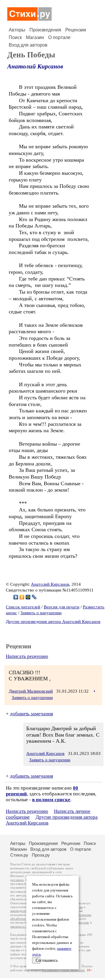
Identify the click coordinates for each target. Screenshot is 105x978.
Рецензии (75, 29)
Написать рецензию (27, 656)
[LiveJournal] (34, 597)
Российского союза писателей (63, 970)
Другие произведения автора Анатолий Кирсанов (53, 621)
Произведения (45, 29)
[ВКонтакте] (16, 597)
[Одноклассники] (22, 597)
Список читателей (23, 607)
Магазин (35, 37)
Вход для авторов (28, 45)
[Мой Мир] (28, 597)
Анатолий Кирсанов (35, 66)
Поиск (15, 37)
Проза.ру (41, 854)
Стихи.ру (19, 854)
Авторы (17, 29)
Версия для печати (61, 607)
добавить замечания (31, 713)
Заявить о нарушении (41, 612)
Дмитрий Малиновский (31, 691)
